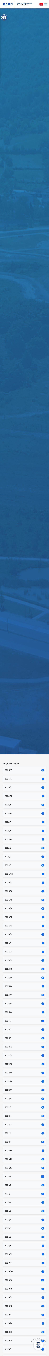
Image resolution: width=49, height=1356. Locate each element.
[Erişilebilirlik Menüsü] (4, 17)
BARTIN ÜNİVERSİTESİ (24, 3)
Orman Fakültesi (22, 5)
